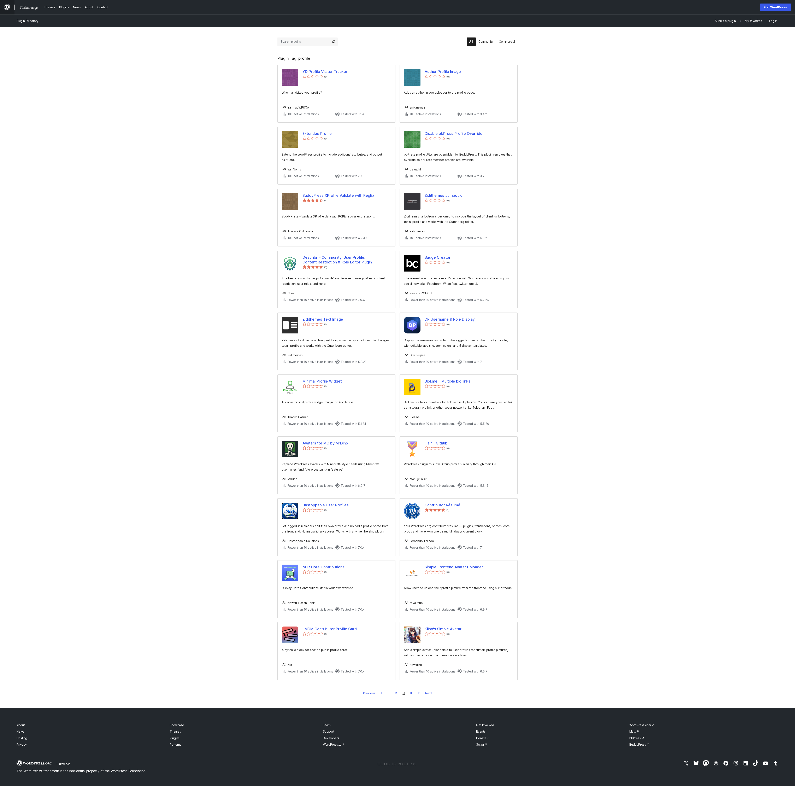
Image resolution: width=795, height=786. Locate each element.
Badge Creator (437, 257)
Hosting (22, 738)
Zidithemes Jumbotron (445, 195)
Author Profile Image (443, 71)
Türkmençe (63, 763)
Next (428, 693)
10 (411, 693)
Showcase (177, 725)
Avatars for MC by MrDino (325, 443)
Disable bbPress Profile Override (453, 133)
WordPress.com (641, 725)
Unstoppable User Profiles (325, 505)
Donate (483, 738)
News (20, 731)
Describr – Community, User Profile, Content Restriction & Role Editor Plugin (337, 259)
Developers (331, 738)
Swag (481, 744)
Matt (634, 731)
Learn (327, 725)
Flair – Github (436, 443)
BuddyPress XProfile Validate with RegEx (338, 195)
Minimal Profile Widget (322, 381)
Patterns (175, 744)
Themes (175, 731)
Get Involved (485, 725)
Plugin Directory (28, 21)
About (21, 725)
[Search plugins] (333, 41)
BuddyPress (639, 744)
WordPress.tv (334, 744)
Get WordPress (775, 7)
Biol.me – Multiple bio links (447, 381)
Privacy (22, 744)
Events (480, 731)
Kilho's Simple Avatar (443, 629)
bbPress (636, 738)
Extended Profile (317, 133)
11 (419, 693)
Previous (369, 693)
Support (328, 731)
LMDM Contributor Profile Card (329, 629)
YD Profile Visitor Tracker (324, 71)
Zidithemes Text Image (322, 319)
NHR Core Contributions (323, 567)
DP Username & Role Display (450, 319)
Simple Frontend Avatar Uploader (454, 567)
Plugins (174, 738)
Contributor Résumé (442, 505)
